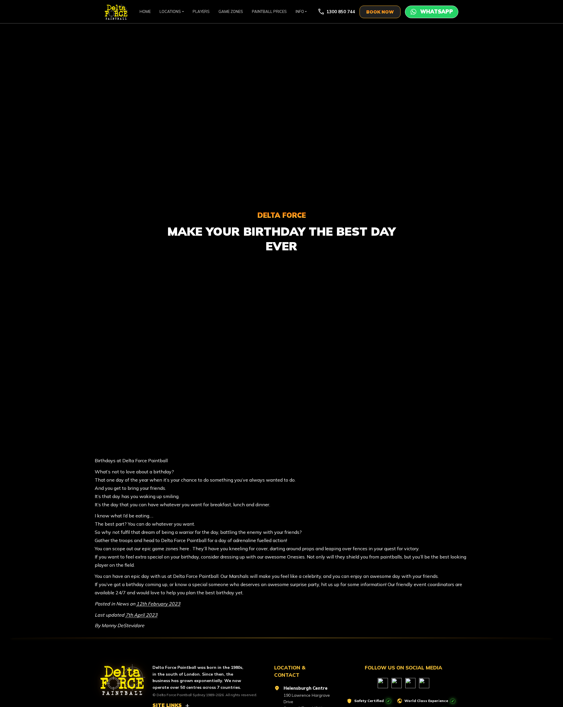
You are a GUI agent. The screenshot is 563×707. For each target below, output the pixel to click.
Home (145, 11)
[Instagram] (410, 683)
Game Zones (230, 11)
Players (201, 11)
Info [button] (300, 11)
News (122, 604)
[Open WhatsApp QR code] (431, 12)
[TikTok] (424, 683)
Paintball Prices (269, 11)
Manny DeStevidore (122, 625)
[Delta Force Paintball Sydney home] (119, 677)
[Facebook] (383, 683)
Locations (170, 11)
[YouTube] (396, 683)
